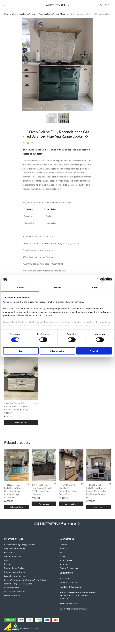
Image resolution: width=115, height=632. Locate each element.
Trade (62, 556)
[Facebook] (62, 523)
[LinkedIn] (72, 523)
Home (6, 14)
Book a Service (66, 560)
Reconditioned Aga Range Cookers (19, 544)
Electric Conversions (69, 568)
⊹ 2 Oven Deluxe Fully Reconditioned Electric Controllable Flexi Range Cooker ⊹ (96, 491)
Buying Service (10, 552)
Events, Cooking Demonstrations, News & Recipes (26, 580)
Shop (14, 14)
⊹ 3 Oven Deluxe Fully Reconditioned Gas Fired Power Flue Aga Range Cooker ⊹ (13, 491)
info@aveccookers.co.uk (76, 609)
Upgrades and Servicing (14, 548)
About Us (64, 548)
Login (6, 560)
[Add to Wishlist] (37, 403)
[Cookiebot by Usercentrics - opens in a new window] (99, 279)
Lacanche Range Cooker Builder (18, 583)
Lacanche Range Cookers (15, 576)
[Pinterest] (75, 523)
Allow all (94, 351)
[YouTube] (79, 523)
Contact (63, 544)
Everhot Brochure (12, 595)
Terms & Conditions (68, 582)
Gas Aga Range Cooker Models (52, 14)
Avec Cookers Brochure (14, 591)
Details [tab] (57, 287)
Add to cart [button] (44, 504)
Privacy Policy (66, 578)
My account (65, 564)
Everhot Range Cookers (14, 568)
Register (8, 564)
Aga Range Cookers (28, 14)
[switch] (43, 339)
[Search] (102, 5)
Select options (21, 422)
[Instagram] (65, 523)
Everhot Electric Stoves (14, 572)
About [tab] (95, 287)
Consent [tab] (20, 287)
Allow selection (57, 351)
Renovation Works (12, 587)
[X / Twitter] (68, 523)
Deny (21, 351)
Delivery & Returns (12, 556)
